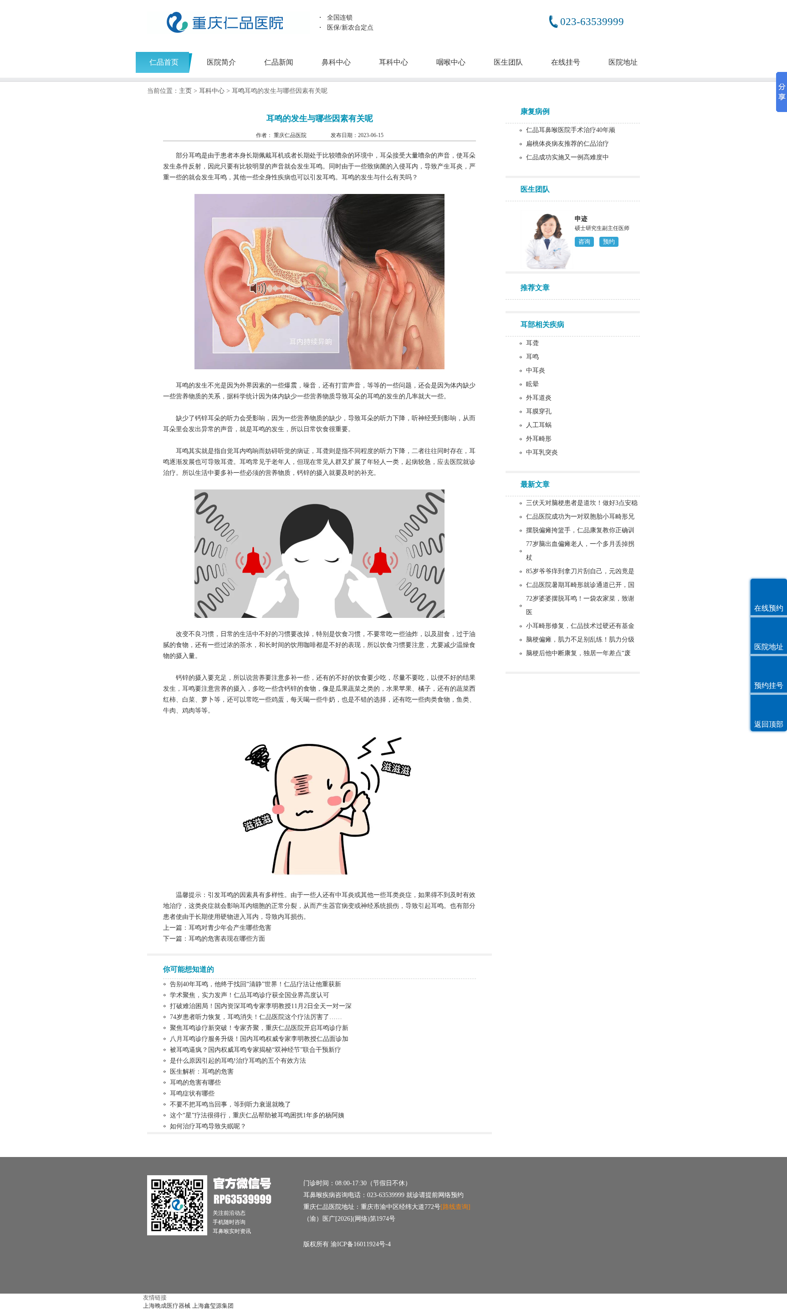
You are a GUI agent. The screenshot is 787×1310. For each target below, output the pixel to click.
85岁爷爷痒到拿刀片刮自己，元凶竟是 (580, 571)
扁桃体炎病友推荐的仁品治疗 (567, 143)
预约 (609, 241)
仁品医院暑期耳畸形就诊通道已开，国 (580, 584)
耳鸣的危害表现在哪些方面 (227, 938)
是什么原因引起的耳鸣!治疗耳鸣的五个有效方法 (238, 1060)
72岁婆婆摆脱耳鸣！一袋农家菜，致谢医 (580, 605)
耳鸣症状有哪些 (192, 1093)
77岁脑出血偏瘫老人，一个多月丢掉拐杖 (580, 550)
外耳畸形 (539, 438)
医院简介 (221, 62)
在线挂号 (565, 62)
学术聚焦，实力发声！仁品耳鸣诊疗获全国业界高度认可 (249, 995)
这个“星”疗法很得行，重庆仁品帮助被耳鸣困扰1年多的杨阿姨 (257, 1115)
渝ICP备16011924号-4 (361, 1244)
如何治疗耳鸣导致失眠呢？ (208, 1126)
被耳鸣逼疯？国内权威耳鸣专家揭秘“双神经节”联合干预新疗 (255, 1049)
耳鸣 (238, 90)
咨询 (584, 241)
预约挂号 (768, 685)
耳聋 (532, 343)
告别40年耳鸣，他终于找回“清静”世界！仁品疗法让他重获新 (255, 984)
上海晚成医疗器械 (166, 1305)
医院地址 (623, 62)
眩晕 (532, 384)
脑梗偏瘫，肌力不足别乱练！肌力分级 (580, 639)
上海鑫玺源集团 (213, 1305)
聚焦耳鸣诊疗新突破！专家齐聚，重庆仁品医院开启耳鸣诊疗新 (259, 1028)
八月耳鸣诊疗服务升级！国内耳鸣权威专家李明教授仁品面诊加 (259, 1038)
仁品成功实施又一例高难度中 (567, 157)
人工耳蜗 (539, 425)
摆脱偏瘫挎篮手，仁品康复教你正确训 (580, 530)
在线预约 (768, 608)
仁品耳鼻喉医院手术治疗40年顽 (570, 130)
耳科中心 (393, 62)
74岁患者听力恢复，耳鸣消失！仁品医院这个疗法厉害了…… (256, 1017)
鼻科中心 (336, 62)
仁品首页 (164, 62)
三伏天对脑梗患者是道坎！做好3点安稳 (582, 503)
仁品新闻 (278, 62)
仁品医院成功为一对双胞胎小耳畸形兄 (580, 516)
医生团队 (508, 62)
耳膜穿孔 (539, 411)
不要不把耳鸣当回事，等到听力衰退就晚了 (230, 1104)
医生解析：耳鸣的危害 (202, 1071)
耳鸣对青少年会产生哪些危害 (230, 927)
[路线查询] (455, 1206)
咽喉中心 (450, 62)
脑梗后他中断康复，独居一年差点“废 (578, 653)
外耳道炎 (539, 397)
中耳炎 (535, 370)
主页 (185, 90)
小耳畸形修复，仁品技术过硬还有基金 (580, 625)
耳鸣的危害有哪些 (195, 1082)
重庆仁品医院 (291, 135)
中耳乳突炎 (542, 452)
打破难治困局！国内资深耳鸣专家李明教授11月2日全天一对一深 (261, 1006)
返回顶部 (768, 724)
